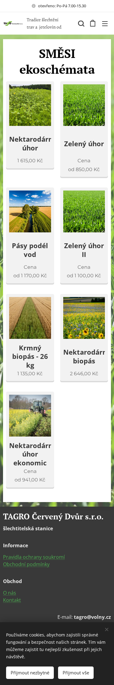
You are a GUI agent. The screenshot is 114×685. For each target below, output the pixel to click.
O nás (9, 592)
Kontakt (12, 600)
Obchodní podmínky (26, 564)
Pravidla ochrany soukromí (34, 557)
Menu (105, 23)
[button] (80, 23)
